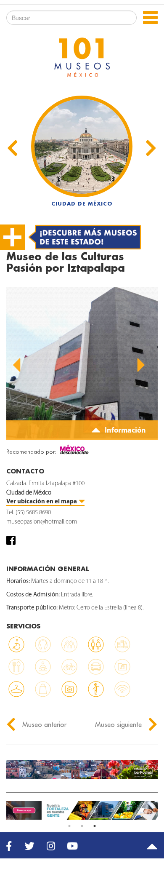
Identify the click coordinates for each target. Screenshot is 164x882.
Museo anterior (43, 724)
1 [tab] (69, 826)
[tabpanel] (82, 810)
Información (124, 431)
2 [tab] (82, 826)
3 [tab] (94, 826)
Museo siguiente (119, 724)
